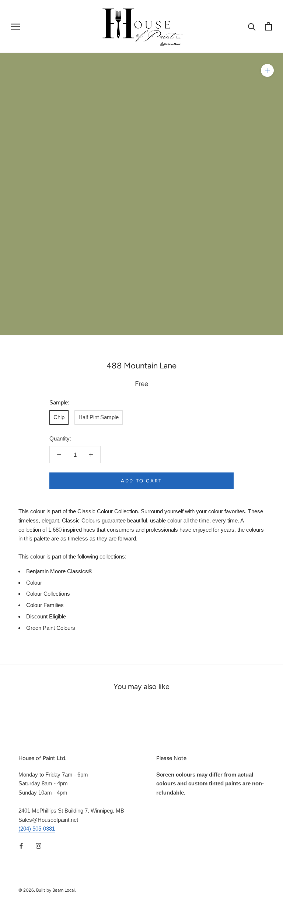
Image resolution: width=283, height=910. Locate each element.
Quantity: (60, 438)
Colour (34, 582)
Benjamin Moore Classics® (59, 571)
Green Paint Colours (50, 628)
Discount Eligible (46, 616)
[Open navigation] (15, 26)
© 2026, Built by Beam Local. (47, 890)
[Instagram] (38, 845)
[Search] (252, 26)
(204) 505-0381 (36, 828)
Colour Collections (48, 593)
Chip (58, 417)
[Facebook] (21, 845)
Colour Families (45, 605)
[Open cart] (268, 26)
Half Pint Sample (98, 417)
